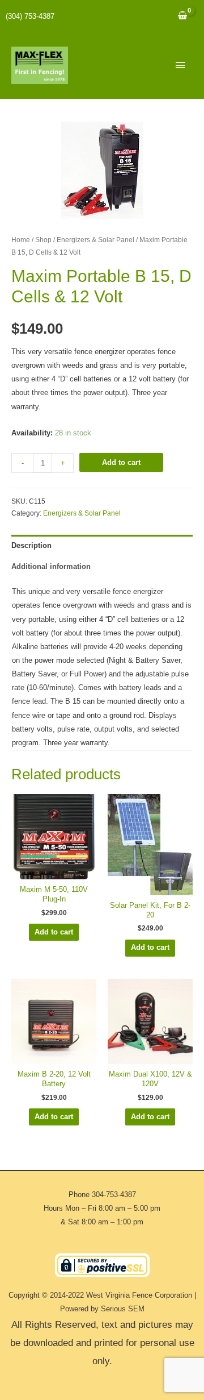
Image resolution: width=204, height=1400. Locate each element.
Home (20, 240)
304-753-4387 (114, 1194)
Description (31, 545)
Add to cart (121, 462)
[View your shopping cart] (182, 16)
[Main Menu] (180, 65)
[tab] (102, 545)
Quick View (54, 871)
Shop (43, 240)
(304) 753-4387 (30, 16)
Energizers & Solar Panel (95, 240)
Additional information (51, 566)
